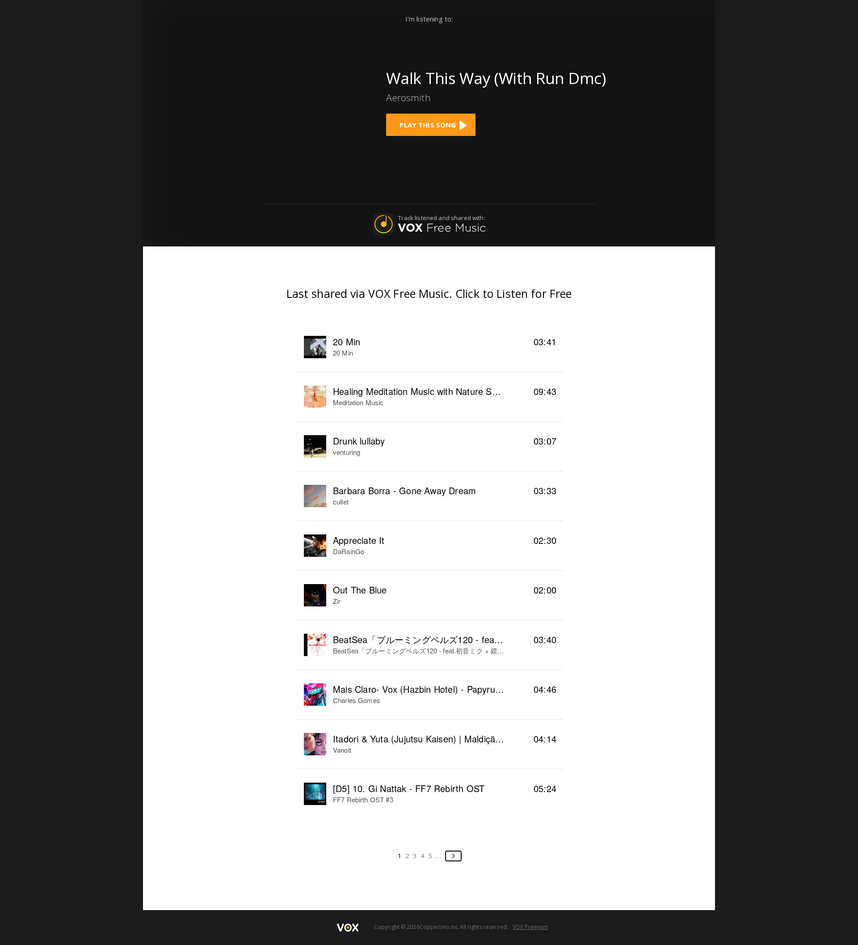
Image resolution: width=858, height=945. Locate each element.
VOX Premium (530, 927)
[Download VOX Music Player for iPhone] (308, 99)
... (439, 855)
